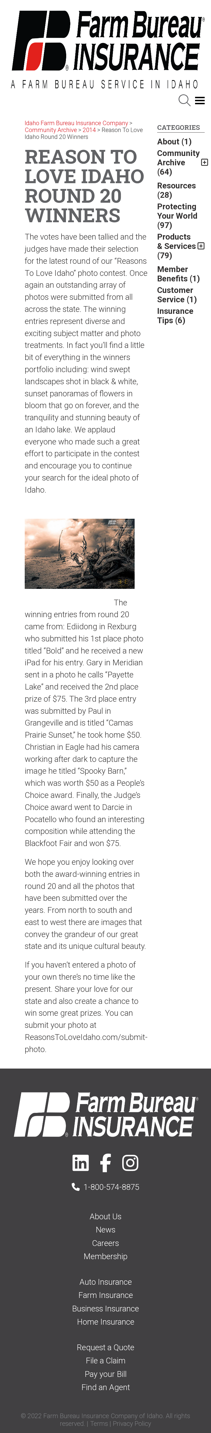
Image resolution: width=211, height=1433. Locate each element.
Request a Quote (105, 1347)
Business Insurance (105, 1308)
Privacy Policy (132, 1423)
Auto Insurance (105, 1282)
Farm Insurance (105, 1295)
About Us (105, 1216)
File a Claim (106, 1360)
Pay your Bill (106, 1374)
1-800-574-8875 (111, 1187)
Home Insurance (105, 1322)
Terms (99, 1423)
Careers (105, 1243)
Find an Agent (105, 1387)
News (105, 1229)
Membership (105, 1256)
